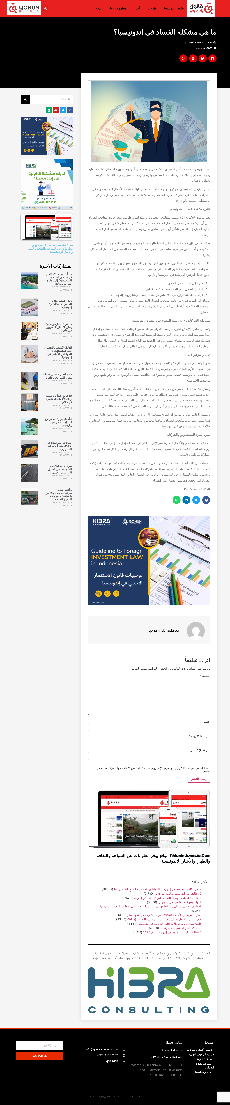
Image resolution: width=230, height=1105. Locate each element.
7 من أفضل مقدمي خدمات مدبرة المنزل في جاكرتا (57, 376)
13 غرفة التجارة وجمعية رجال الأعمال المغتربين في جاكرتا (59, 328)
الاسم (205, 721)
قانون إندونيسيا (174, 8)
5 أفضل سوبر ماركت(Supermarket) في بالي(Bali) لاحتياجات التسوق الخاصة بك (59, 495)
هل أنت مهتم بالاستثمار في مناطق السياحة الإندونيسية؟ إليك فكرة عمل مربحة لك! (59, 279)
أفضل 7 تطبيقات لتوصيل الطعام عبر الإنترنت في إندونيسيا (166, 898)
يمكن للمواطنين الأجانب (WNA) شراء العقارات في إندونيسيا (165, 915)
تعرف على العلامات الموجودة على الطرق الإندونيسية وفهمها (60, 470)
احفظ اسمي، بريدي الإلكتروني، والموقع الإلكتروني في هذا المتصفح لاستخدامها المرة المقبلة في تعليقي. (153, 769)
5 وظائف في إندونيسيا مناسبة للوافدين (178, 893)
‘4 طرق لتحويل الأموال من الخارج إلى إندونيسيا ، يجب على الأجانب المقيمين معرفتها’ (150, 906)
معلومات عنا (118, 8)
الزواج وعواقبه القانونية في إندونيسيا (179, 902)
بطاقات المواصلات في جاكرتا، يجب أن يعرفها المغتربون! (59, 446)
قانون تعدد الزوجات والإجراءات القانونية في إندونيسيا (169, 923)
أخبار (137, 8)
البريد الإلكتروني (199, 735)
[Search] (25, 99)
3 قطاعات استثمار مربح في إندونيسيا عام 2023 (172, 932)
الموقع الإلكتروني (200, 750)
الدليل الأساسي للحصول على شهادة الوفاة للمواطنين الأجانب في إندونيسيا (58, 353)
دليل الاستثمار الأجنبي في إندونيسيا (180, 928)
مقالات (152, 8)
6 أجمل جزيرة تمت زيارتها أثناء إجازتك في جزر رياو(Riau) (58, 423)
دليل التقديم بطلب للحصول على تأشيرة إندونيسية (60, 304)
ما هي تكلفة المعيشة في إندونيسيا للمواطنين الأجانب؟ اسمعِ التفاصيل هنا (157, 889)
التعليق (205, 675)
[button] (45, 8)
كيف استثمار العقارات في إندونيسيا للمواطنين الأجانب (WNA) (164, 919)
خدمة (99, 8)
